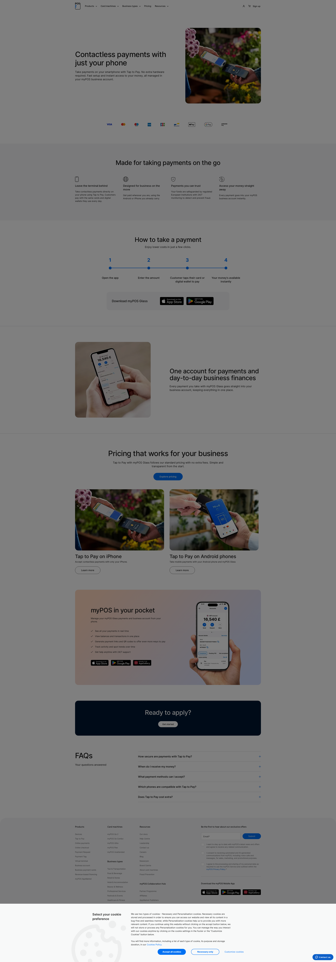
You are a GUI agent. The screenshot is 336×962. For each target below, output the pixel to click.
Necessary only (205, 951)
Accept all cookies (171, 951)
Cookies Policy (154, 944)
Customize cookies (234, 951)
